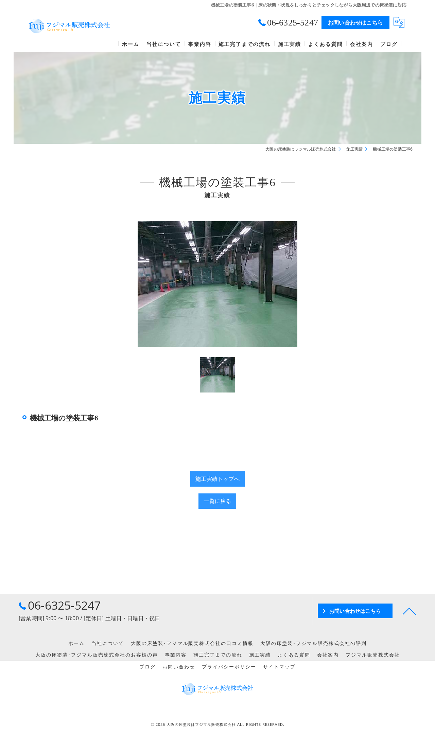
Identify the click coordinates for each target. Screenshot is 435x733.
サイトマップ (279, 667)
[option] (217, 284)
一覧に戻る (217, 501)
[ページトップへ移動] (409, 611)
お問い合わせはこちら (355, 22)
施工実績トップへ (217, 479)
